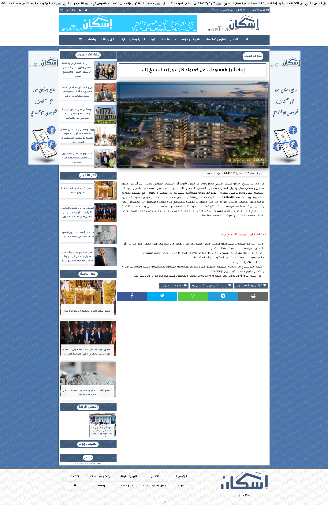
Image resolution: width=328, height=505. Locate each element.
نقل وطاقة (108, 39)
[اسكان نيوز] (128, 23)
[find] (74, 10)
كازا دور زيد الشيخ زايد (249, 285)
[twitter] (86, 10)
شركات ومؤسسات (187, 39)
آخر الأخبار (88, 175)
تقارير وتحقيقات (215, 39)
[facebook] (92, 10)
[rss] (80, 10)
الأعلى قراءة (88, 407)
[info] (68, 10)
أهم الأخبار (88, 274)
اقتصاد (165, 39)
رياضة (92, 39)
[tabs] (62, 10)
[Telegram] (223, 296)
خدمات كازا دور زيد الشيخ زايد (210, 285)
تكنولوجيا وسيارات (132, 39)
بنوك (152, 39)
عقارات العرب (253, 56)
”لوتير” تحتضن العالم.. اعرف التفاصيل (214, 4)
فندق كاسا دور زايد (172, 285)
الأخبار (235, 39)
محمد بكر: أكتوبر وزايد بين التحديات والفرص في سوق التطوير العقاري (134, 4)
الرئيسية (181, 476)
